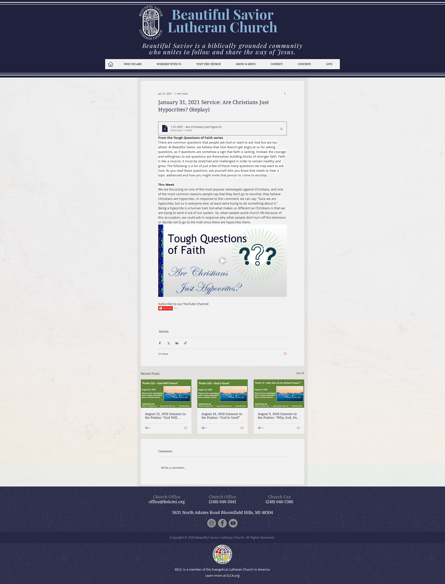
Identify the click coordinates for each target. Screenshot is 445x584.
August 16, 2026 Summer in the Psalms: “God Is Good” (221, 415)
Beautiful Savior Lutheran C (221, 20)
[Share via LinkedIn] (177, 343)
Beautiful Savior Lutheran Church (220, 537)
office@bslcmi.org (167, 501)
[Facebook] (222, 523)
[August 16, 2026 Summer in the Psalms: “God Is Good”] (222, 393)
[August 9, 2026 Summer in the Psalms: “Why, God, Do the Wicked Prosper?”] (279, 393)
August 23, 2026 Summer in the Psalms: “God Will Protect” (165, 415)
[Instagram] (211, 523)
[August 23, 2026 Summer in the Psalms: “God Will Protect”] (166, 393)
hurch (258, 27)
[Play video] (222, 261)
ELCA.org (233, 575)
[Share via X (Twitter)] (168, 343)
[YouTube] (233, 523)
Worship (164, 331)
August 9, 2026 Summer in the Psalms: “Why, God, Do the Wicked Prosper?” (277, 415)
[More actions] (285, 93)
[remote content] (222, 308)
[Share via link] (185, 343)
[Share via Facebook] (159, 343)
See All (300, 373)
